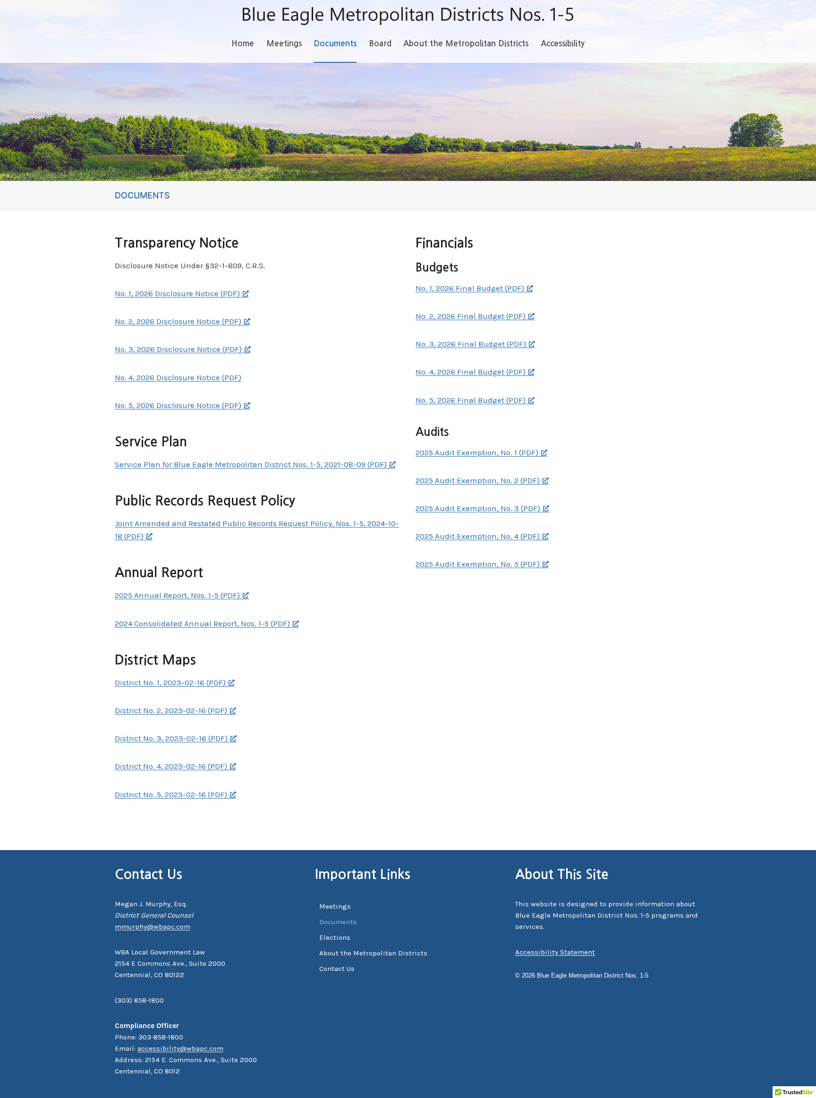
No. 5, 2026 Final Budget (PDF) (471, 400)
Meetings (284, 44)
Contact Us (337, 968)
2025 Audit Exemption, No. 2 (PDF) (478, 480)
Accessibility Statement (555, 952)
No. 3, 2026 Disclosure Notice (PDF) (178, 349)
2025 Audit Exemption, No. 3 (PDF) (478, 508)
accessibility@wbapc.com (180, 1048)
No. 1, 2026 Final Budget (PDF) (470, 288)
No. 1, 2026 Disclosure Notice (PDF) (177, 293)
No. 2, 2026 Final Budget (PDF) (471, 316)
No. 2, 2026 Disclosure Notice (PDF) (178, 321)
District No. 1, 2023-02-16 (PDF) (170, 682)
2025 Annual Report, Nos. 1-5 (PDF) (177, 595)
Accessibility (563, 44)
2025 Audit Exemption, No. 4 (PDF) (478, 536)
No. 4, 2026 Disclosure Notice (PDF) (178, 377)
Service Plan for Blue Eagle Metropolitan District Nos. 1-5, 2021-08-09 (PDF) (251, 464)
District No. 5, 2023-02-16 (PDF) (171, 794)
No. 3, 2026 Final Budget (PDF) (471, 344)
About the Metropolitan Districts (465, 44)
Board (380, 44)
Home (242, 44)
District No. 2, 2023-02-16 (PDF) (171, 710)
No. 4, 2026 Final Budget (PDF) (471, 371)
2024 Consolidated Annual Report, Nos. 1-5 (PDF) (202, 623)
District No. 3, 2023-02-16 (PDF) (171, 738)
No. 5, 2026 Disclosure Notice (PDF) (178, 405)
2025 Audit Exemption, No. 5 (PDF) (478, 564)
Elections (334, 937)
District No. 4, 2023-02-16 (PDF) (171, 766)
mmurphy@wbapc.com (152, 926)
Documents (335, 44)
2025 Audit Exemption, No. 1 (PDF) (477, 452)
